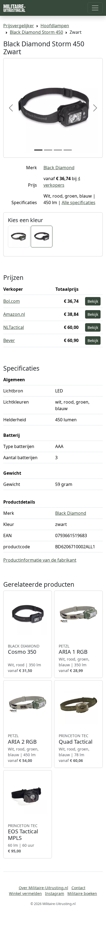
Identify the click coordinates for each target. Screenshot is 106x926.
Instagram (54, 893)
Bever (9, 340)
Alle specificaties (78, 202)
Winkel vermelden (25, 893)
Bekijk (93, 301)
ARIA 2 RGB (22, 739)
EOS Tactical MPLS (23, 832)
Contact (78, 887)
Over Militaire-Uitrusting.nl (43, 887)
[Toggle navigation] (95, 7)
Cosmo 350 (23, 649)
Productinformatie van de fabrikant (39, 560)
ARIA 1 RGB (73, 649)
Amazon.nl (14, 314)
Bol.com (11, 301)
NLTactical (13, 327)
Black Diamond (58, 168)
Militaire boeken (82, 893)
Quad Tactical (75, 739)
